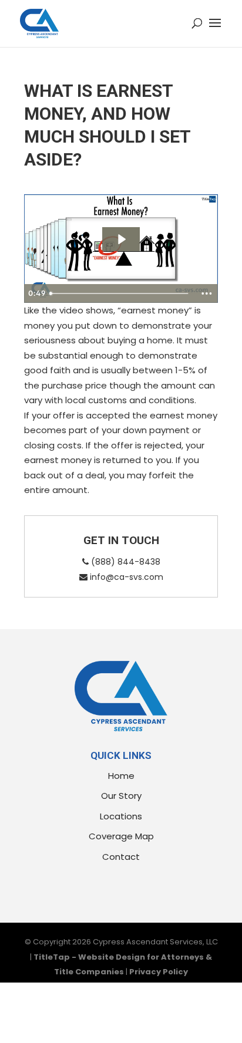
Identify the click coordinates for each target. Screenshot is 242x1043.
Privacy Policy (158, 971)
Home (121, 775)
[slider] (120, 293)
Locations (121, 816)
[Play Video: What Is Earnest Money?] (121, 239)
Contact (121, 856)
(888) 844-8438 (124, 562)
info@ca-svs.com (125, 577)
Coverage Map (121, 836)
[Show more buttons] (207, 293)
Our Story (121, 795)
